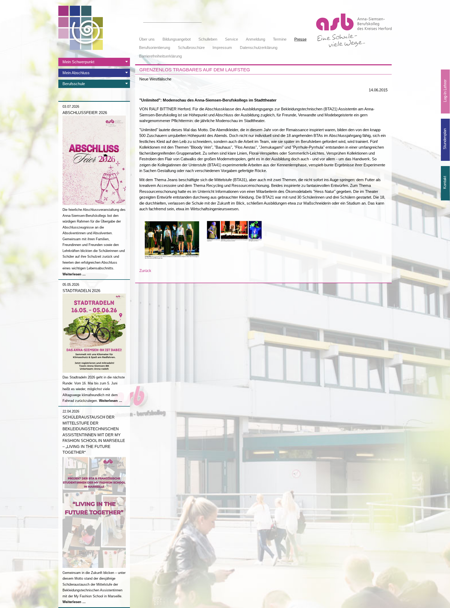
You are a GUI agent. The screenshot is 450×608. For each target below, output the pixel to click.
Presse (300, 39)
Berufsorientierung (154, 47)
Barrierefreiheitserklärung (160, 56)
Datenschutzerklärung (258, 47)
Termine (279, 39)
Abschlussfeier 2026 (85, 112)
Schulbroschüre (191, 47)
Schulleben (207, 39)
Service (231, 39)
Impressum (222, 47)
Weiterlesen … (74, 274)
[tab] (94, 62)
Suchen (199, 19)
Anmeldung (255, 39)
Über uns (147, 39)
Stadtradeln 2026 (81, 290)
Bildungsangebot (176, 39)
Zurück (145, 270)
